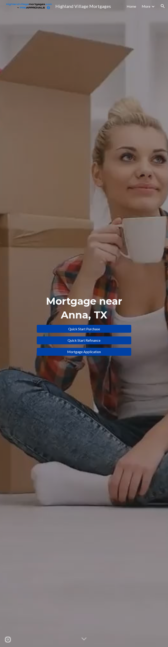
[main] (84, 308)
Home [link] (131, 6)
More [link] (146, 6)
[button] (163, 6)
